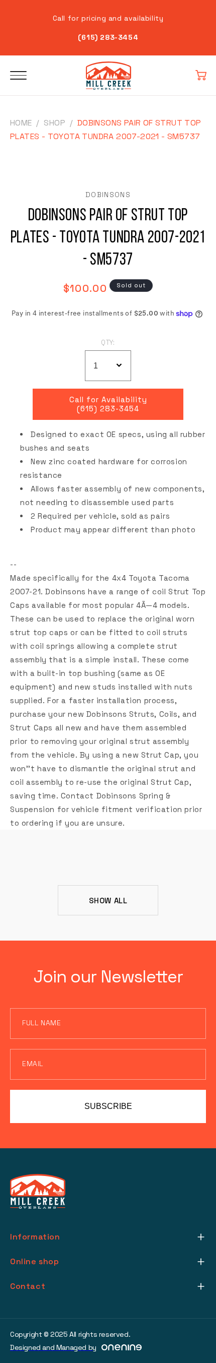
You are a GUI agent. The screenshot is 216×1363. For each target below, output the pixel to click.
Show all (108, 900)
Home (21, 122)
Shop (54, 122)
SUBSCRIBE (108, 1106)
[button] (201, 76)
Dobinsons (108, 194)
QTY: (108, 342)
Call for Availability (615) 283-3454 (108, 404)
